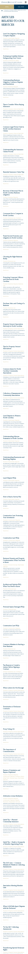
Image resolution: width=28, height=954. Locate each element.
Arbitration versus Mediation (13, 796)
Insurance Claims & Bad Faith (16, 109)
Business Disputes (13, 86)
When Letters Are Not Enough (13, 688)
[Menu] (26, 2)
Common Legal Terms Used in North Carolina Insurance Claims (13, 129)
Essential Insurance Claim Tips (13, 172)
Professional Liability (13, 60)
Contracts (18, 218)
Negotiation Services (14, 802)
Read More (6, 49)
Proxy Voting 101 (9, 729)
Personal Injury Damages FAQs (13, 607)
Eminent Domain (12, 565)
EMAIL (7, 7)
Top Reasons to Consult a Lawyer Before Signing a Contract (11, 667)
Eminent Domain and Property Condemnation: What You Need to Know (14, 560)
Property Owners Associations (16, 328)
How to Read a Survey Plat (12, 497)
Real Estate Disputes (13, 38)
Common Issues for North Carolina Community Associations (12, 371)
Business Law (11, 218)
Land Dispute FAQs (9, 478)
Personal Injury (12, 589)
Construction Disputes (14, 520)
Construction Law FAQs (11, 538)
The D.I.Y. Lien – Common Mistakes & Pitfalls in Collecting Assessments (14, 865)
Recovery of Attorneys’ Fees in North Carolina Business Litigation (13, 193)
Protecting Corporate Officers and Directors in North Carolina (13, 279)
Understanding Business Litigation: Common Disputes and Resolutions (13, 82)
